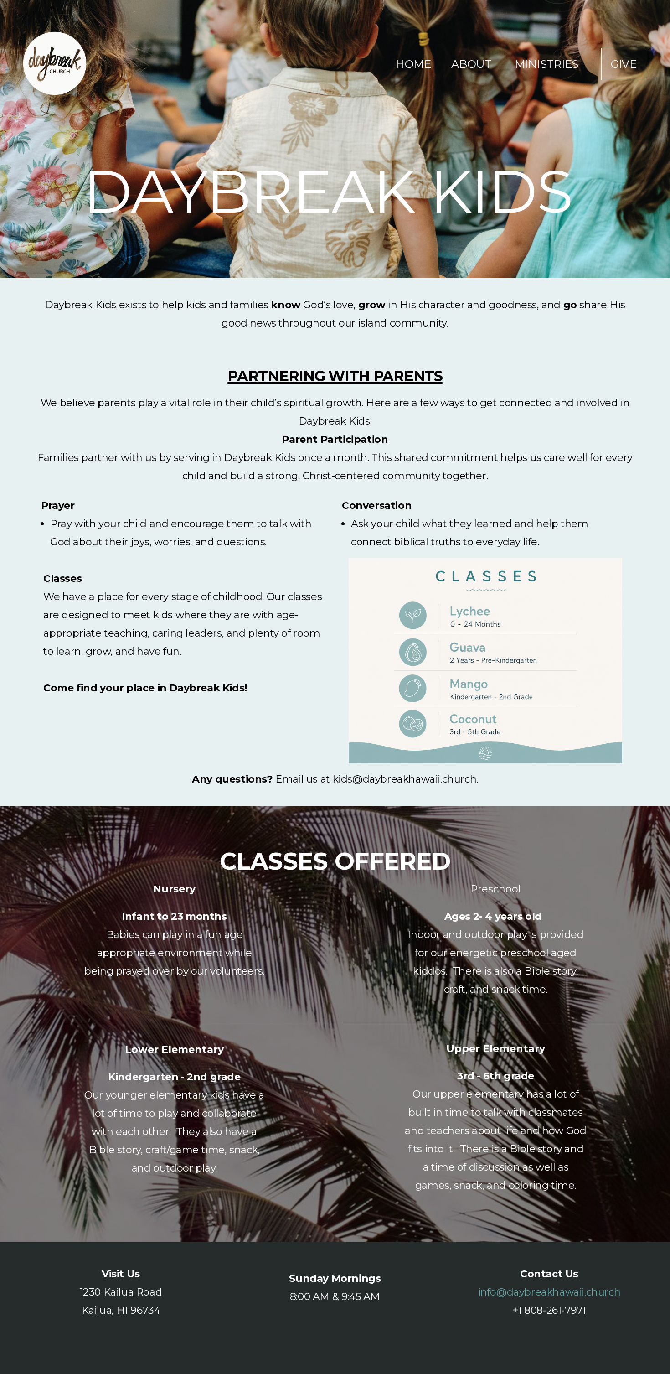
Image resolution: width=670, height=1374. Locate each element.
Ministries (548, 64)
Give (624, 64)
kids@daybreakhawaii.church (405, 779)
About (473, 64)
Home (413, 64)
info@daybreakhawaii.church (549, 1292)
